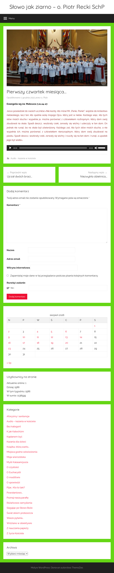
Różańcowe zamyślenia (19, 502)
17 (24, 342)
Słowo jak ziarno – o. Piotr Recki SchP (57, 6)
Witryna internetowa (18, 267)
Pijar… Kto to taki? (16, 487)
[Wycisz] (96, 148)
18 (38, 342)
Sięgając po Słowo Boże (20, 507)
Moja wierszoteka (16, 457)
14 (81, 337)
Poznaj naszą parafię (18, 497)
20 (66, 342)
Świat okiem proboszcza (20, 513)
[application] (57, 148)
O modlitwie (13, 477)
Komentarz (13, 205)
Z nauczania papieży (18, 528)
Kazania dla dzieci (16, 441)
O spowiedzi (13, 482)
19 (52, 342)
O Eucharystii (14, 472)
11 (38, 337)
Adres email (13, 259)
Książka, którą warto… (18, 446)
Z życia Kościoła (15, 533)
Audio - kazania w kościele (23, 158)
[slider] (102, 147)
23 (9, 348)
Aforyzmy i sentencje (18, 416)
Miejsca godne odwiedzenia (22, 451)
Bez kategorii (14, 426)
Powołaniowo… (15, 492)
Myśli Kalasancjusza (17, 462)
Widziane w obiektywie (19, 523)
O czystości (13, 467)
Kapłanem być (14, 436)
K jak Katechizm (15, 431)
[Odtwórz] (10, 148)
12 (52, 337)
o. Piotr (44, 97)
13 (66, 337)
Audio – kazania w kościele (21, 421)
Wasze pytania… (15, 518)
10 (24, 337)
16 (9, 342)
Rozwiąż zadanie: (16, 282)
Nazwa (10, 250)
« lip (9, 362)
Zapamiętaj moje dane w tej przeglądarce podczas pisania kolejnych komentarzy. (54, 275)
